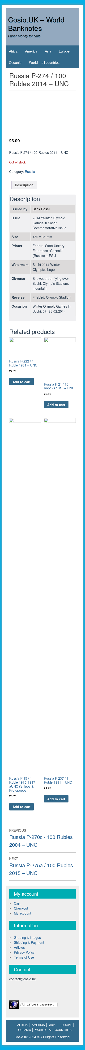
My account (22, 913)
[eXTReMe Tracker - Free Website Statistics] (14, 1003)
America (31, 51)
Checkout (21, 908)
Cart (17, 903)
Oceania (15, 62)
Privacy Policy (24, 952)
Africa (13, 51)
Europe (64, 51)
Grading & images (27, 937)
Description (24, 185)
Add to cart (21, 381)
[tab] (24, 185)
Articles (19, 947)
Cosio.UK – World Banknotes (36, 23)
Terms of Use (24, 957)
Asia (48, 51)
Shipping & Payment (29, 942)
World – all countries (44, 62)
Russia (30, 171)
